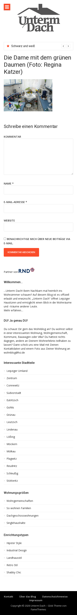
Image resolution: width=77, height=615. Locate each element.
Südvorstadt (14, 393)
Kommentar (12, 136)
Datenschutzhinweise (55, 596)
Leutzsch (12, 422)
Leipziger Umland (17, 371)
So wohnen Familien (19, 508)
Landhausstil (14, 558)
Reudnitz (12, 466)
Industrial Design (17, 550)
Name (9, 183)
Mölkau (11, 451)
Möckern (12, 444)
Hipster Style (14, 543)
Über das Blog (27, 596)
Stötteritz (12, 480)
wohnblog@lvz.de (14, 352)
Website (9, 220)
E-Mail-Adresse (15, 202)
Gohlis (10, 407)
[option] (40, 46)
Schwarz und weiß (23, 46)
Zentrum (12, 378)
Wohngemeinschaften (20, 501)
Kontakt (8, 596)
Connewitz (13, 385)
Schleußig (12, 473)
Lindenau (12, 429)
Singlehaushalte (16, 523)
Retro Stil (12, 565)
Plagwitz (12, 458)
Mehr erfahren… (13, 310)
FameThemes (38, 609)
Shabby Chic (14, 572)
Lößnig (11, 437)
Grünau (11, 414)
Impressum (35, 600)
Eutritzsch (12, 400)
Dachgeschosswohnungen (22, 515)
